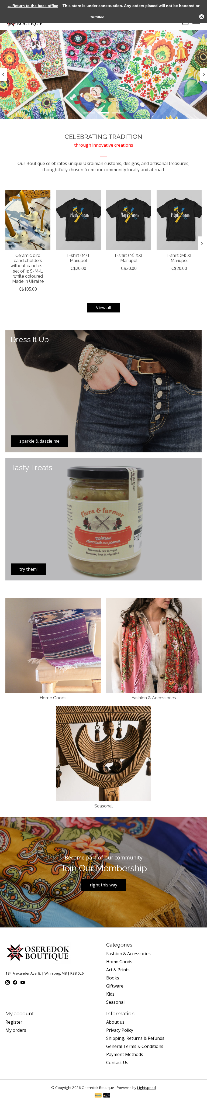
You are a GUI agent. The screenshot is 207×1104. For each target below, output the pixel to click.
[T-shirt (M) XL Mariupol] (179, 220)
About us (115, 1022)
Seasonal (103, 806)
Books (112, 978)
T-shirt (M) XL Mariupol (179, 258)
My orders (15, 1030)
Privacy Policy (119, 1030)
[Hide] (201, 16)
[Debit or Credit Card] (106, 1096)
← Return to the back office (33, 6)
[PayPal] (98, 1096)
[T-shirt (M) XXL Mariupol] (128, 220)
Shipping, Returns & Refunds (135, 1038)
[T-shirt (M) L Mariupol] (78, 220)
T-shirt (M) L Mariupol (78, 258)
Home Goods (53, 697)
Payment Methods (124, 1054)
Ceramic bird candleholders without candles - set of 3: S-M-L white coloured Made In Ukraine (28, 268)
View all (103, 308)
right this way (103, 885)
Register (13, 1022)
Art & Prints (118, 970)
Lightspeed (146, 1087)
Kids (110, 994)
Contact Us (117, 1062)
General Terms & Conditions (134, 1046)
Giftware (114, 986)
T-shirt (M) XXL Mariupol (129, 258)
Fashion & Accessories (154, 697)
